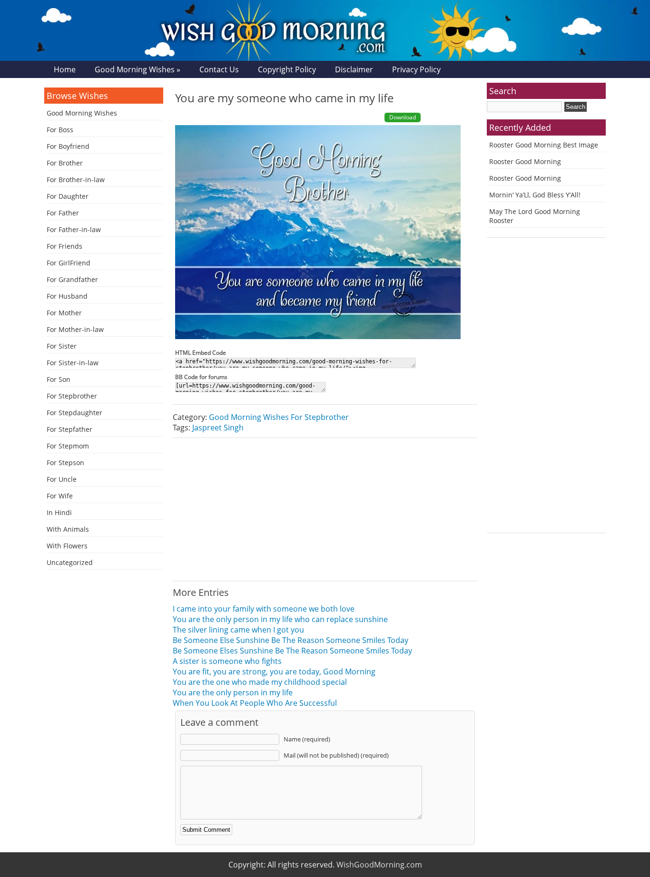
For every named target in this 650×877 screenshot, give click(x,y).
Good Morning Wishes (82, 112)
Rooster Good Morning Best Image (543, 144)
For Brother (65, 162)
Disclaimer (354, 69)
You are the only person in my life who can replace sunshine (280, 619)
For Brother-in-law (76, 179)
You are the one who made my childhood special (260, 682)
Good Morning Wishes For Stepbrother (279, 417)
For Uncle (62, 479)
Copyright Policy (287, 69)
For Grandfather (72, 279)
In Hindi (59, 512)
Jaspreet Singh (218, 427)
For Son (58, 379)
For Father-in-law (74, 229)
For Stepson (65, 462)
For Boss (60, 129)
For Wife (60, 495)
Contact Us (219, 69)
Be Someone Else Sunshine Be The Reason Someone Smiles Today (290, 640)
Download (402, 117)
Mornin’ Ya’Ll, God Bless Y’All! (535, 194)
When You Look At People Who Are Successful (255, 703)
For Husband (67, 296)
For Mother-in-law (75, 329)
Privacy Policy (416, 69)
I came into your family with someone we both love (264, 609)
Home (65, 69)
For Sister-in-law (72, 362)
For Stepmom (68, 445)
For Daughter (68, 196)
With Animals (68, 529)
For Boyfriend (68, 146)
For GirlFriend (68, 262)
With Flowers (67, 545)
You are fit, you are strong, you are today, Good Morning (274, 671)
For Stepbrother (72, 395)
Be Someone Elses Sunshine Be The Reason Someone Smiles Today (292, 650)
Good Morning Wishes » (137, 69)
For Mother (64, 312)
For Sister (62, 346)
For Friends (64, 246)
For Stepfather (69, 429)
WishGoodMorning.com (379, 864)
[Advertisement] (325, 509)
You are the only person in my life (233, 692)
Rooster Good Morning (525, 161)
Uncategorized (70, 562)
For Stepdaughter (74, 412)
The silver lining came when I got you (238, 629)
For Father (63, 212)
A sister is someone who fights (227, 661)
